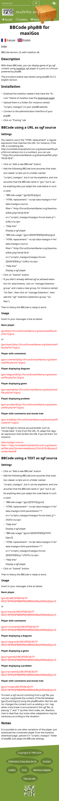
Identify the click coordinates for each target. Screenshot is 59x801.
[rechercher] (36, 3)
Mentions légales (42, 769)
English (27, 40)
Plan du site (29, 778)
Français (11, 40)
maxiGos (20, 68)
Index (4, 46)
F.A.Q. (24, 769)
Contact (47, 761)
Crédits (12, 769)
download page (46, 98)
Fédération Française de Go (22, 761)
